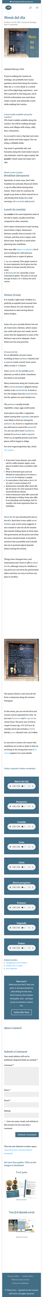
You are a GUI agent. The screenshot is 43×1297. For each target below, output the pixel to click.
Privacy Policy (13, 1276)
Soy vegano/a (11, 968)
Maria (8, 22)
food (5, 25)
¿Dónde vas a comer (14, 965)
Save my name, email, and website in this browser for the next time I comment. (21, 1124)
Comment (9, 1065)
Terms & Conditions (20, 1283)
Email (7, 1100)
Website (7, 1111)
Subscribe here (21, 1012)
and (25, 249)
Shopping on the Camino (16, 963)
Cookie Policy (27, 1276)
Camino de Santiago (29, 22)
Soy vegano (9, 450)
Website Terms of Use (20, 1280)
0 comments (13, 25)
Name (7, 1090)
